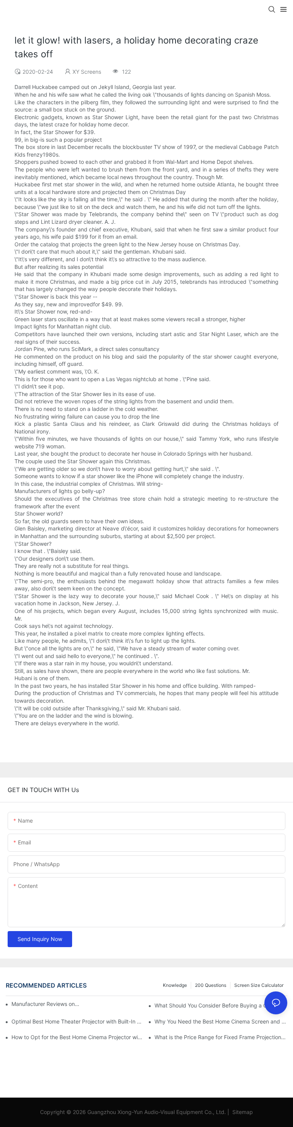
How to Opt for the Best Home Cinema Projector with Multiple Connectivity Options (77, 1037)
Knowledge (175, 985)
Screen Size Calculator (258, 985)
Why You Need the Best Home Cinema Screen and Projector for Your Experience (221, 1021)
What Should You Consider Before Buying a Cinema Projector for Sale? (221, 1005)
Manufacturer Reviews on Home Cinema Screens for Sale (45, 1004)
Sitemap (242, 1112)
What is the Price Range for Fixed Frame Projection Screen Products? (221, 1037)
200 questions (210, 985)
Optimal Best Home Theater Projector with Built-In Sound (77, 1021)
